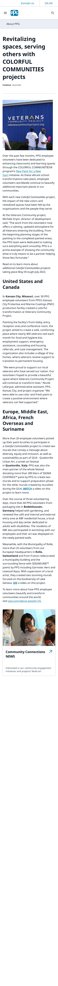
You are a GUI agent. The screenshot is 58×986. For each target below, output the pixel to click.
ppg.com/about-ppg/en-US (24, 601)
